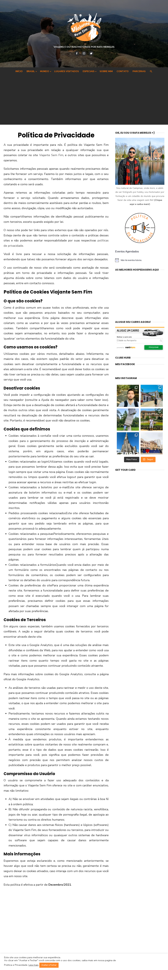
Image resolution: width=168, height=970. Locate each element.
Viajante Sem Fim (51, 155)
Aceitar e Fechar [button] (49, 965)
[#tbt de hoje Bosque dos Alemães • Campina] (128, 396)
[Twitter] (91, 53)
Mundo (44, 71)
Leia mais (34, 965)
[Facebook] (76, 53)
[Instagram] (84, 53)
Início (19, 71)
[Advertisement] (84, 99)
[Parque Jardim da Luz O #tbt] (152, 420)
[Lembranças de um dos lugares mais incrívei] (128, 420)
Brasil (31, 71)
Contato (123, 71)
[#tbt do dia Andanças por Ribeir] (152, 443)
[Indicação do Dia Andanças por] (128, 443)
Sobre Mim (106, 71)
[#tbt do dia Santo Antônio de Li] (152, 396)
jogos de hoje (18, 815)
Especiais (88, 71)
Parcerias (139, 71)
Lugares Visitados (66, 71)
